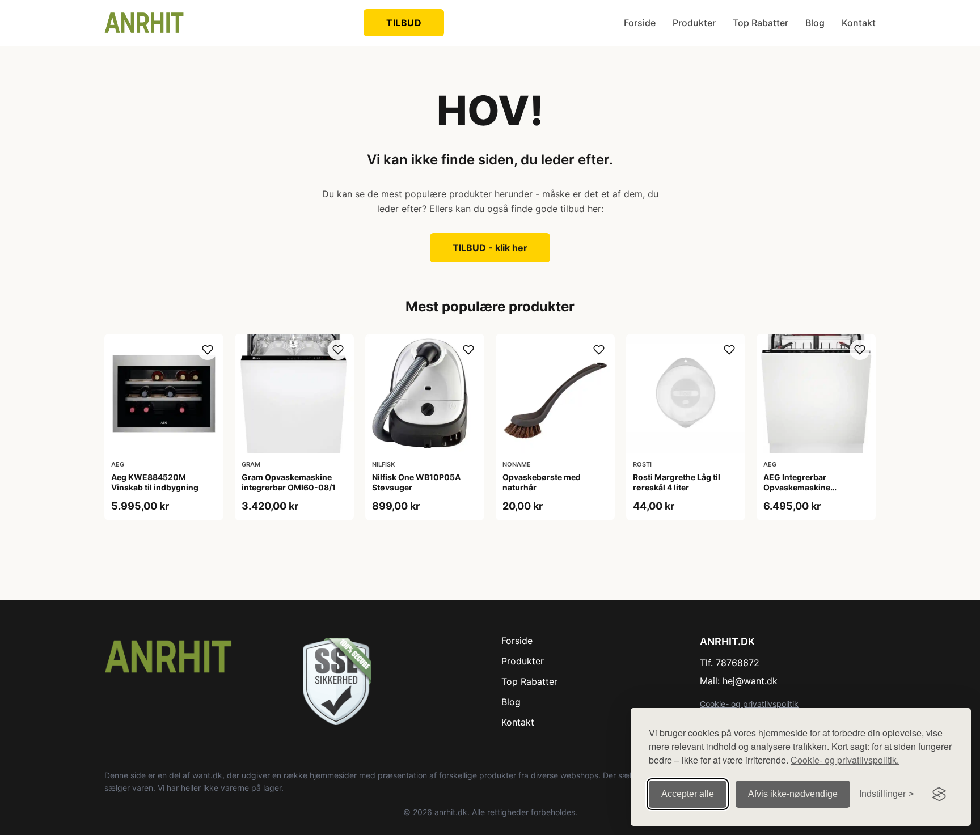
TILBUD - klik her (490, 247)
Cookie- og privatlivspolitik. (845, 759)
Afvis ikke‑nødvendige (793, 794)
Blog (815, 22)
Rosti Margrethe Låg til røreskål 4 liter (676, 482)
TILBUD (403, 22)
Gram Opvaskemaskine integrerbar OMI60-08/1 (289, 482)
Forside (640, 22)
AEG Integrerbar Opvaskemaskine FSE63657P (796, 487)
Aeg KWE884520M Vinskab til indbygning (154, 482)
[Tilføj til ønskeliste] (207, 350)
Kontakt (859, 22)
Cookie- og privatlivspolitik (749, 704)
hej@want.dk (750, 680)
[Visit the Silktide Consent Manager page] (939, 794)
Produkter (694, 22)
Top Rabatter (760, 22)
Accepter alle (687, 794)
